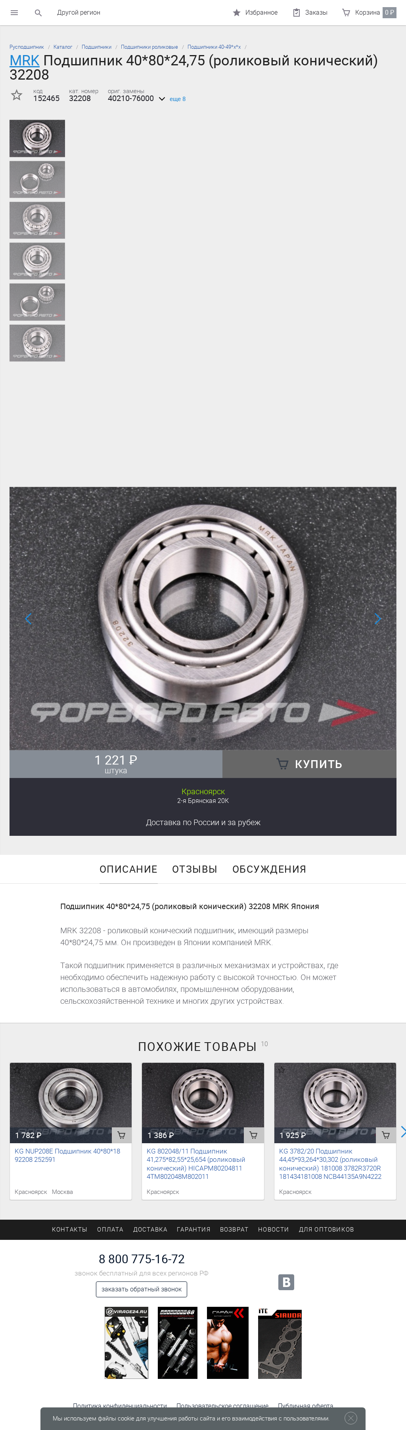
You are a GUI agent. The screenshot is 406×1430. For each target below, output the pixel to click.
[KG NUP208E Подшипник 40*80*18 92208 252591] (71, 1103)
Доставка (203, 822)
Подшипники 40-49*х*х (214, 47)
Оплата (110, 1229)
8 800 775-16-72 (142, 1259)
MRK (25, 60)
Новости (273, 1229)
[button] (193, 739)
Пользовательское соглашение (222, 1406)
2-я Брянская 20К (203, 801)
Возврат (234, 1229)
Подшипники (96, 47)
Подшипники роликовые (149, 47)
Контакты (70, 1229)
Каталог (63, 47)
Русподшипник (27, 47)
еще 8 (178, 99)
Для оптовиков (326, 1229)
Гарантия (194, 1229)
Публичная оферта (305, 1406)
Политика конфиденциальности (120, 1406)
